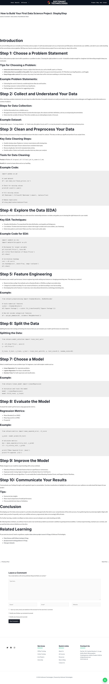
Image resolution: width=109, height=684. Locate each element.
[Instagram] (14, 647)
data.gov (81, 99)
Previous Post (4, 561)
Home (12, 2)
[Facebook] (11, 647)
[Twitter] (7, 647)
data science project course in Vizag (40, 534)
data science (14, 16)
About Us (17, 2)
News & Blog (62, 660)
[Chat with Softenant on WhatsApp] (105, 680)
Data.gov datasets (9, 543)
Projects (93, 2)
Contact (105, 2)
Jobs (101, 2)
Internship (40, 660)
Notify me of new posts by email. (18, 617)
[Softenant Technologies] (59, 2)
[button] (28, 2)
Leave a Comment (5, 16)
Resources (61, 657)
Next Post (105, 561)
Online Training (42, 654)
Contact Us (62, 662)
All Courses (24, 2)
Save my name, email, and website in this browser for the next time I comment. (32, 609)
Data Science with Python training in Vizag (16, 538)
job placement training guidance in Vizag (15, 540)
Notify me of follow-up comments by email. (21, 613)
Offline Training (42, 651)
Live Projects (41, 657)
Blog (97, 2)
